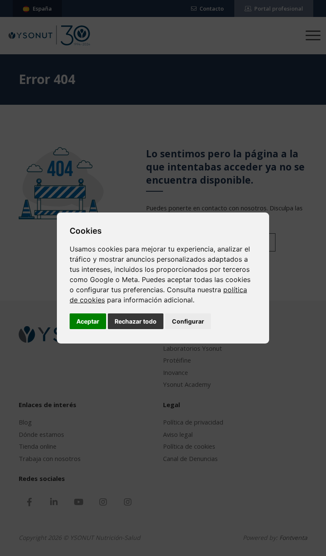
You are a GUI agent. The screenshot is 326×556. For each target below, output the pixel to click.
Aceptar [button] (87, 321)
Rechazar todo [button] (136, 321)
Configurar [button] (188, 321)
